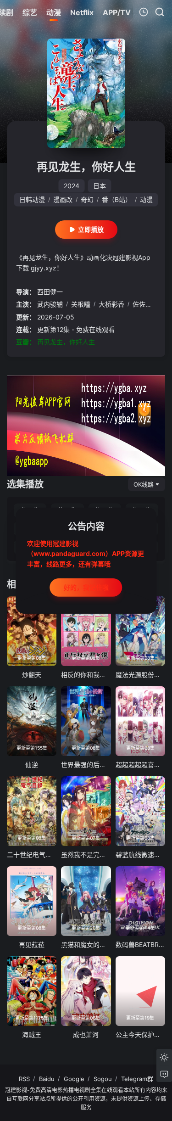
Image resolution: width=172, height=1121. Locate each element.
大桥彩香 (111, 304)
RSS (24, 1078)
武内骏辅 (50, 304)
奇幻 (87, 199)
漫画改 (62, 199)
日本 (99, 186)
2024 (71, 186)
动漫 (146, 199)
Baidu (47, 1078)
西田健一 (50, 292)
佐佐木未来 (149, 304)
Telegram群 (137, 1078)
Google (74, 1078)
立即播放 (91, 229)
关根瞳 (80, 304)
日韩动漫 (32, 199)
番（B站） (117, 199)
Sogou (103, 1078)
